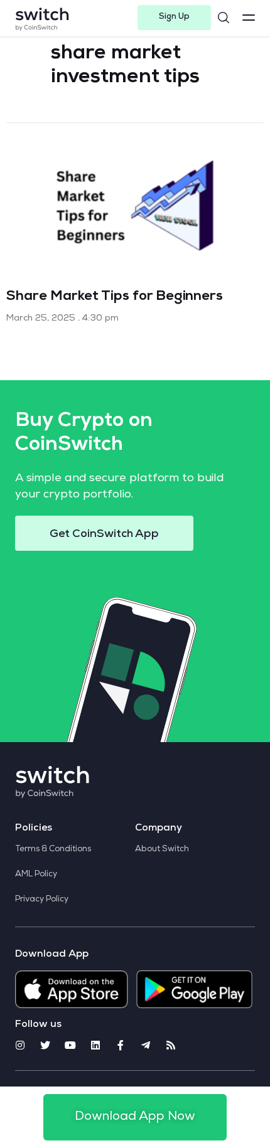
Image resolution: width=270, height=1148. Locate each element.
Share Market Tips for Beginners (114, 297)
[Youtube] (70, 1045)
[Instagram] (20, 1045)
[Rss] (171, 1045)
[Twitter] (45, 1045)
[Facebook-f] (121, 1045)
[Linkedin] (95, 1045)
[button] (174, 17)
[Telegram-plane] (146, 1045)
